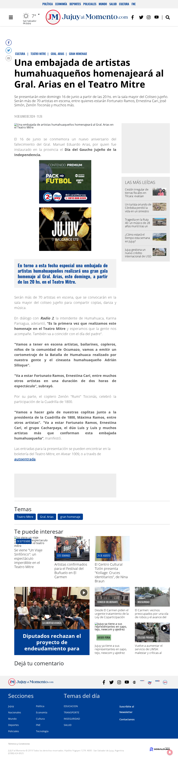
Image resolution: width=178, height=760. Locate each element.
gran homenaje (70, 517)
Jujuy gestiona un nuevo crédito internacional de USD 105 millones (138, 255)
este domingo (63, 555)
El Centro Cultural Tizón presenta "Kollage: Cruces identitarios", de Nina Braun (111, 572)
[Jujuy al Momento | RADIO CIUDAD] (165, 682)
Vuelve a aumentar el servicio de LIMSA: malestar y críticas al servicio (149, 651)
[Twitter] (9, 50)
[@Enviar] (9, 58)
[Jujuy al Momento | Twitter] (141, 17)
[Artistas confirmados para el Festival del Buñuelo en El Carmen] (71, 560)
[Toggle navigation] (11, 17)
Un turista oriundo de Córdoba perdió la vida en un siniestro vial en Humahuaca (138, 209)
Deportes (75, 4)
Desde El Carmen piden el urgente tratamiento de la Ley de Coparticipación (112, 613)
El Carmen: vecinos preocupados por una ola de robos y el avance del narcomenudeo (151, 615)
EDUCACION (71, 706)
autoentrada (25, 459)
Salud (113, 4)
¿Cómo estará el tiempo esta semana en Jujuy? (137, 238)
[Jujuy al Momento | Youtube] (156, 17)
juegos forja (103, 637)
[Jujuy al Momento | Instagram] (149, 17)
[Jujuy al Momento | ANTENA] (142, 682)
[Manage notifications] (170, 752)
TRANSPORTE (71, 712)
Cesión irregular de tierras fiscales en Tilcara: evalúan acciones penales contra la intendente (137, 196)
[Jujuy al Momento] (31, 685)
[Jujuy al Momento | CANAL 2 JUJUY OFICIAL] (134, 682)
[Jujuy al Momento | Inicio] (166, 695)
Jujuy (11, 706)
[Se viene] (31, 546)
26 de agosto (103, 555)
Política (47, 4)
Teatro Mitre (25, 517)
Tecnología (42, 731)
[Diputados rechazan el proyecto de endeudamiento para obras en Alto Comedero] (52, 608)
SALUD (67, 725)
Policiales (89, 4)
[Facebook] (9, 42)
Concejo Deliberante (107, 602)
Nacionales (14, 712)
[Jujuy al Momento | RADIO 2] (157, 682)
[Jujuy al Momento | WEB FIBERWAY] (150, 682)
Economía (61, 4)
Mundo (103, 4)
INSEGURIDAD (72, 718)
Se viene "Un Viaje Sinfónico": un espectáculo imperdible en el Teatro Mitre (28, 558)
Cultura (124, 4)
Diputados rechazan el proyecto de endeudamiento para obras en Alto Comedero (51, 645)
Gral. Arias (47, 517)
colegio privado (145, 637)
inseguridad (143, 602)
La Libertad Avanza (51, 623)
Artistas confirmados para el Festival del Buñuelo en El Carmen (70, 570)
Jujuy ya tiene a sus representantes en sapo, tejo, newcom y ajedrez (111, 649)
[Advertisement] (65, 485)
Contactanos (127, 719)
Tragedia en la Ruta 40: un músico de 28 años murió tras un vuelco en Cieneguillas (137, 226)
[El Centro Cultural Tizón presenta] (112, 560)
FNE (134, 4)
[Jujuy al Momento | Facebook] (133, 17)
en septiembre (24, 541)
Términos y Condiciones (19, 743)
